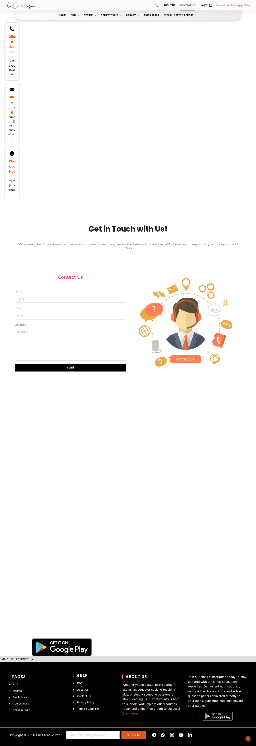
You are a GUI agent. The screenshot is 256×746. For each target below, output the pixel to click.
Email (18, 308)
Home (62, 15)
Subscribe (134, 735)
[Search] (156, 5)
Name (18, 291)
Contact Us (187, 5)
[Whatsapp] (163, 735)
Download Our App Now (233, 5)
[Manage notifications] (248, 739)
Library (131, 15)
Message (20, 325)
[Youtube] (181, 735)
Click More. (130, 713)
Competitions (109, 15)
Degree (88, 15)
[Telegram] (154, 735)
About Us (169, 5)
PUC (73, 15)
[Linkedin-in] (190, 735)
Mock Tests (151, 15)
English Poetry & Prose (178, 15)
